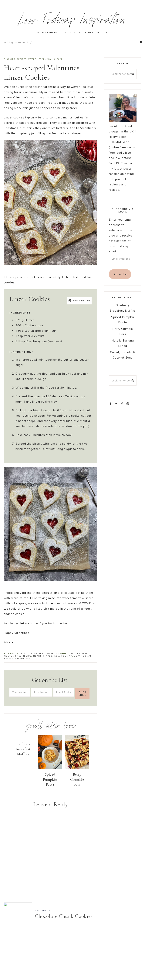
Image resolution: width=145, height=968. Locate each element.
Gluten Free (79, 653)
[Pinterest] (122, 403)
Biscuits (9, 59)
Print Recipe (81, 300)
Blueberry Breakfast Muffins (23, 749)
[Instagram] (128, 403)
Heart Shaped (42, 656)
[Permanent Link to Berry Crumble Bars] (77, 768)
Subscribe (120, 274)
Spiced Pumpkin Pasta (50, 779)
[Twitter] (117, 403)
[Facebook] (111, 403)
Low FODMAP (63, 656)
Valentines (22, 658)
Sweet (32, 59)
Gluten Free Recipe (17, 656)
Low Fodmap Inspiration (72, 21)
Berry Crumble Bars (77, 779)
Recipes (21, 59)
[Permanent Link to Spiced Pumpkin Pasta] (50, 768)
